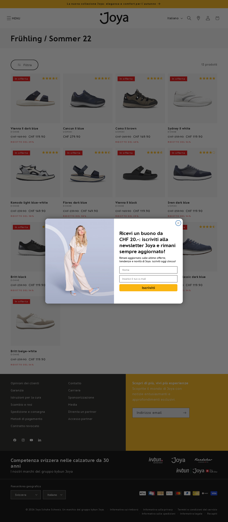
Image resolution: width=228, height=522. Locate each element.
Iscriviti (148, 288)
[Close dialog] (178, 223)
